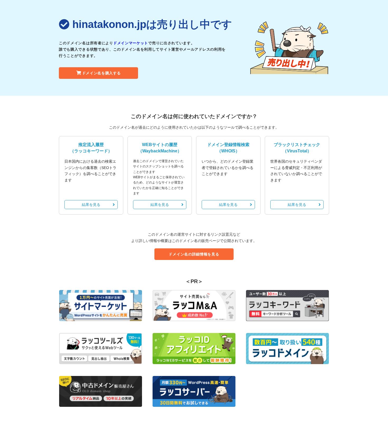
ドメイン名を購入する (101, 73)
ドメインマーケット (130, 43)
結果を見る (91, 204)
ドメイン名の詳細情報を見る (194, 254)
